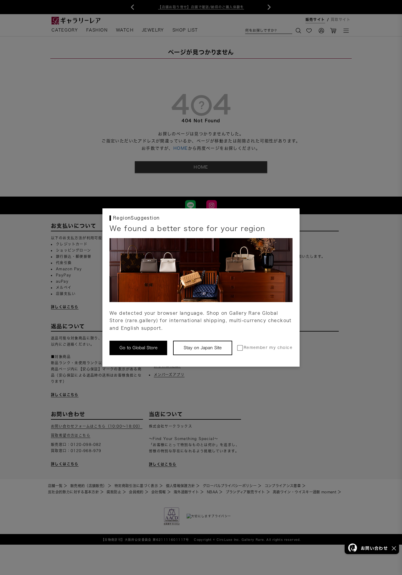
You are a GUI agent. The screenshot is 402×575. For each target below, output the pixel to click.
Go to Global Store (138, 348)
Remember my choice (268, 348)
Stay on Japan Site (203, 348)
